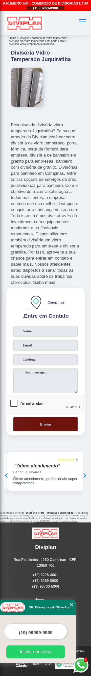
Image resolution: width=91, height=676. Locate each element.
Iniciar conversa (36, 651)
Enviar (45, 424)
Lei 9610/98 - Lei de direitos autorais (56, 521)
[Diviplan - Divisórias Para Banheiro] (24, 29)
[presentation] (6, 475)
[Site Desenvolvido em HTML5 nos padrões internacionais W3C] (42, 664)
